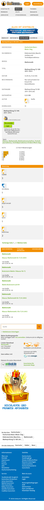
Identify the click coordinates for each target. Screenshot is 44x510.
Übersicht (5, 38)
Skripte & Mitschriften (29, 460)
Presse (4, 462)
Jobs (3, 466)
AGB (23, 485)
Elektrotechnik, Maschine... (12, 437)
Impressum (6, 460)
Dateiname (6, 89)
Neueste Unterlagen (29, 462)
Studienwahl (20, 15)
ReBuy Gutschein (7, 487)
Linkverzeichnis (27, 464)
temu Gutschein (7, 481)
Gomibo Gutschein (8, 489)
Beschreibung (7, 80)
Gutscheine (26, 468)
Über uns (5, 456)
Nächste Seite (22, 243)
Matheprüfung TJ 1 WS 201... (12, 439)
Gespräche (33, 38)
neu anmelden (20, 337)
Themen (33, 9)
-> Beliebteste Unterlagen (10, 332)
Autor (4, 99)
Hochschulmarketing (9, 470)
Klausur (5, 141)
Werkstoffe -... (6, 344)
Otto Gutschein (7, 485)
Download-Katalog (28, 490)
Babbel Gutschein (8, 483)
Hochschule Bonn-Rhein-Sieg (13, 435)
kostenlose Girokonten (9, 479)
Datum (4, 76)
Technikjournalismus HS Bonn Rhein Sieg (26, 143)
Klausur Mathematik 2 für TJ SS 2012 (14, 311)
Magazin (33, 12)
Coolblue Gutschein (8, 491)
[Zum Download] (12, 263)
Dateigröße (6, 95)
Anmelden (25, 477)
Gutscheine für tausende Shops (29, 364)
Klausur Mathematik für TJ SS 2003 (14, 258)
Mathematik (14, 38)
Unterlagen (24, 38)
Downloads (6, 106)
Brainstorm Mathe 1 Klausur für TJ (13, 271)
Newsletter (5, 468)
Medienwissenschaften (26, 141)
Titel (4, 68)
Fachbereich (6, 53)
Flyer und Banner (28, 489)
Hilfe (17, 12)
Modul (4, 61)
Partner (4, 464)
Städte (27, 445)
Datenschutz (26, 487)
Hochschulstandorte (29, 466)
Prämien (4, 12)
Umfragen (34, 15)
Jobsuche (4, 15)
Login (27, 4)
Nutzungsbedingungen (30, 483)
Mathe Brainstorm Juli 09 (11, 285)
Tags (4, 139)
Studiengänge (27, 458)
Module (18, 9)
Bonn (33, 445)
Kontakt (4, 458)
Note (4, 148)
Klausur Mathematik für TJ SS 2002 (14, 298)
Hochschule (7, 47)
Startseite (5, 9)
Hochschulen (15, 432)
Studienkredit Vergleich (10, 477)
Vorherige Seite (7, 243)
